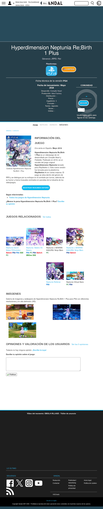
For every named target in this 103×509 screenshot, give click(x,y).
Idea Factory (57, 93)
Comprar (70, 69)
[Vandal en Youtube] (39, 483)
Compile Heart (56, 91)
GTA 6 (27, 5)
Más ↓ (45, 3)
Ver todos (47, 216)
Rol (59, 58)
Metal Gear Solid (21, 2)
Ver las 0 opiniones (80, 344)
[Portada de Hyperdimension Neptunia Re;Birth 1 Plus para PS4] (18, 151)
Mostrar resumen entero (36, 188)
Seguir (83, 103)
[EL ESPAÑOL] (99, 3)
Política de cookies (90, 483)
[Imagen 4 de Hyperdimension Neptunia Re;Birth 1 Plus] (20, 312)
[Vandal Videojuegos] (51, 3)
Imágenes (63, 125)
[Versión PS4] (51, 71)
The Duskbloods (33, 2)
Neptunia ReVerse (53, 282)
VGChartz (56, 494)
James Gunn (19, 5)
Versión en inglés (51, 500)
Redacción (56, 480)
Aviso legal (87, 480)
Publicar (12, 374)
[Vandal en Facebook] (10, 483)
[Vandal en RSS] (10, 491)
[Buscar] (92, 3)
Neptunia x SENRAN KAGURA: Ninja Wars (74, 248)
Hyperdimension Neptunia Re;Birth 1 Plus (51, 49)
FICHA (35, 125)
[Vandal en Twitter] (20, 483)
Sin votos (86, 116)
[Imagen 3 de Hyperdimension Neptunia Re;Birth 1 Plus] (22, 330)
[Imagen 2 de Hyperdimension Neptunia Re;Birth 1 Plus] (66, 312)
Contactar (56, 483)
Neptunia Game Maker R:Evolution (13, 248)
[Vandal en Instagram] (29, 483)
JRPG (54, 58)
